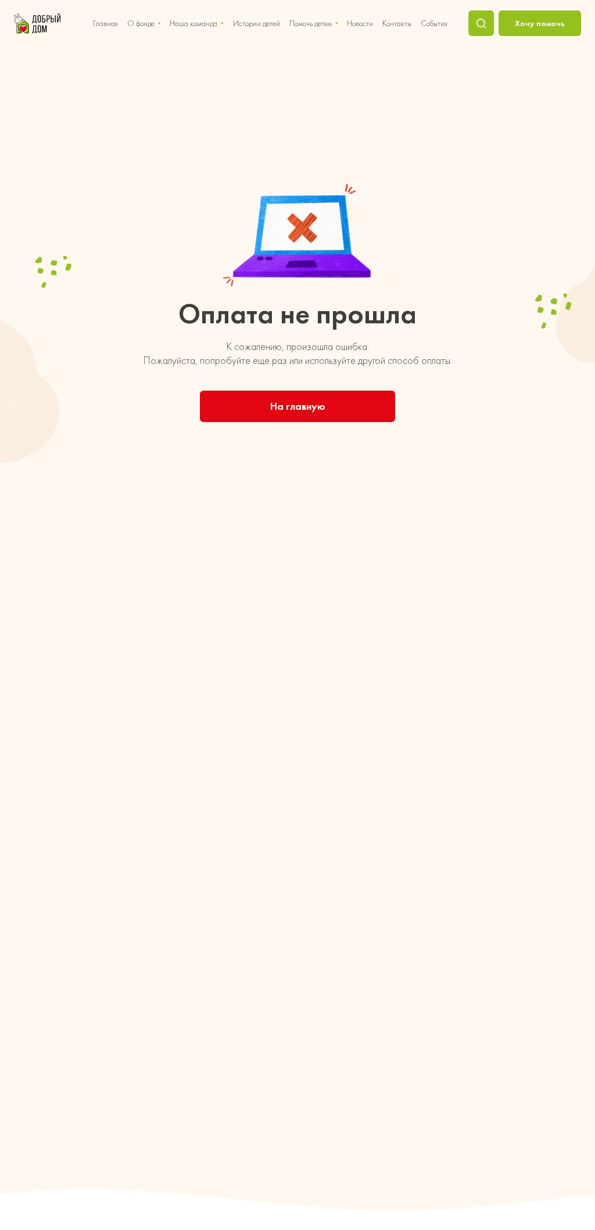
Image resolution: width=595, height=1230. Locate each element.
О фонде (141, 23)
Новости (360, 23)
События (434, 23)
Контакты (396, 23)
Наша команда (193, 23)
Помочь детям (310, 23)
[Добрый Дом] (37, 23)
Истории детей (256, 23)
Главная (105, 23)
